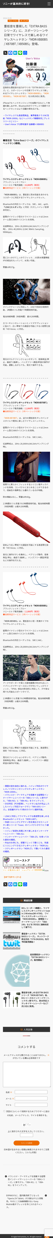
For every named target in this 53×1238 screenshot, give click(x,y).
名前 (9, 1092)
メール (10, 1098)
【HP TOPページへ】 (12, 876)
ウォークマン (13, 21)
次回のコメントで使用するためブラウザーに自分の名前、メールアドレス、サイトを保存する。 (27, 1113)
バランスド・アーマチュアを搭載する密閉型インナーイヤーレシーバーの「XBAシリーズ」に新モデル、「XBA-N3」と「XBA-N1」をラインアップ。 (26, 1181)
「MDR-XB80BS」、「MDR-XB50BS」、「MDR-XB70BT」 (26, 95)
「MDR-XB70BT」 (11, 417)
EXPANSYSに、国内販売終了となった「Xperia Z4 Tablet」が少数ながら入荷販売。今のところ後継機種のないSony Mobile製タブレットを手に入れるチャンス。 (24, 1201)
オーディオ (24, 21)
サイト (9, 1104)
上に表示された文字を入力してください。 (26, 1131)
